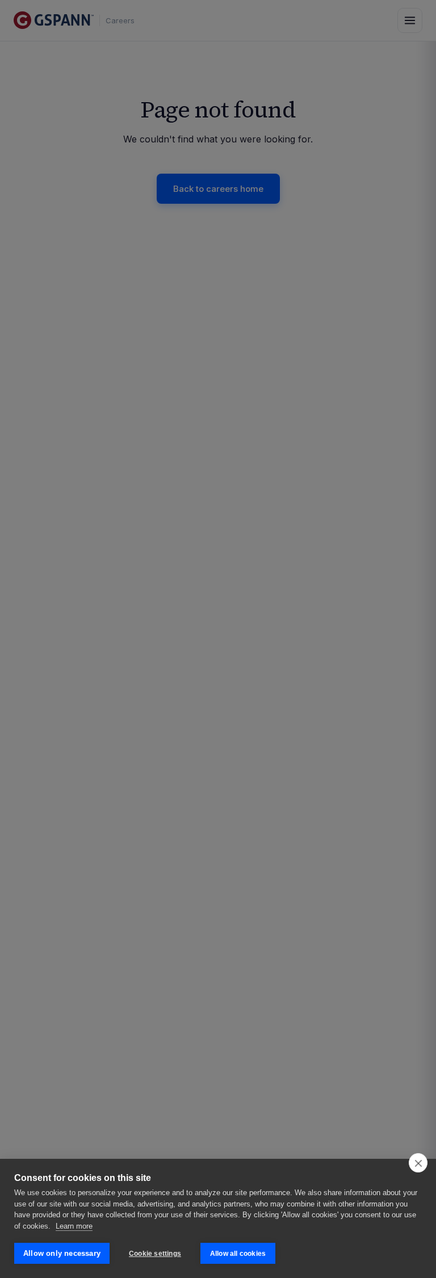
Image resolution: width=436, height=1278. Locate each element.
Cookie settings (155, 1254)
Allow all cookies (238, 1254)
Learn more (74, 1226)
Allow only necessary (61, 1253)
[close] (418, 1162)
